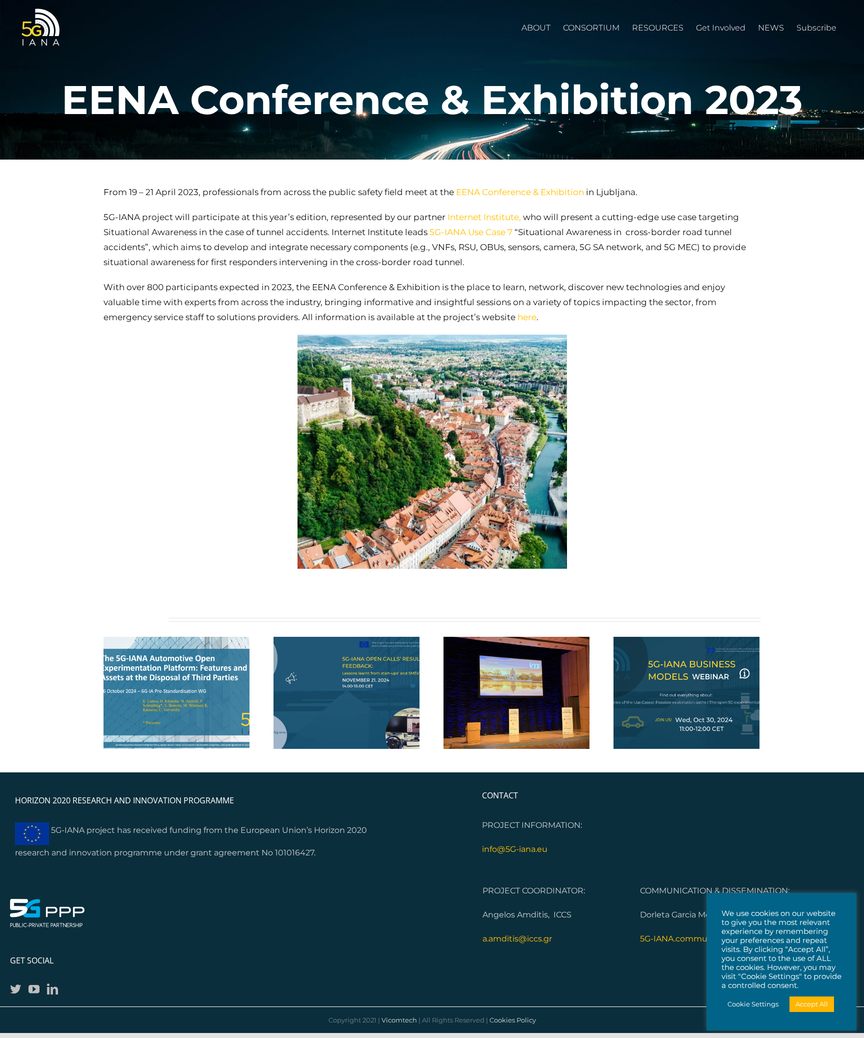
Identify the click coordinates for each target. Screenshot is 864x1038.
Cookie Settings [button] (753, 1004)
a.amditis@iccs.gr (517, 938)
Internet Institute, (485, 217)
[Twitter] (15, 988)
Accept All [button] (812, 1004)
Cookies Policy (513, 1020)
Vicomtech (399, 1020)
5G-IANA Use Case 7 (471, 232)
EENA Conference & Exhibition (520, 192)
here (527, 317)
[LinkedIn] (52, 988)
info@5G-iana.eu (515, 849)
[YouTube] (34, 988)
